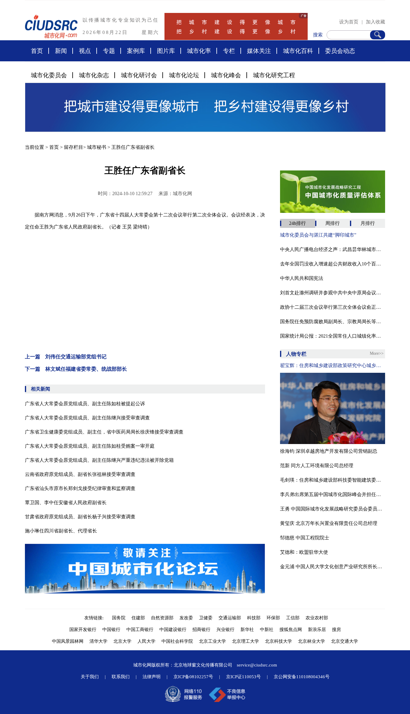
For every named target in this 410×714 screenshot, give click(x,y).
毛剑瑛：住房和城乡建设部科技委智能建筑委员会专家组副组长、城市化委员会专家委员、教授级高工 (332, 480)
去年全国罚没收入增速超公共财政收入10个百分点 (332, 263)
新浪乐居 (317, 629)
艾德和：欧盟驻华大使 (304, 552)
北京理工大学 (245, 641)
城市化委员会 (49, 75)
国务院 (118, 617)
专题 (109, 50)
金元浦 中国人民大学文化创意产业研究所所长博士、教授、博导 (332, 566)
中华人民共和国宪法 (301, 278)
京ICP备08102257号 (193, 676)
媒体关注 (259, 50)
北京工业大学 (212, 641)
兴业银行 (225, 629)
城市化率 (199, 50)
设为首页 (348, 21)
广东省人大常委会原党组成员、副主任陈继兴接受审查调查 (87, 417)
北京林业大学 (311, 641)
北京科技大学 (278, 641)
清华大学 (98, 641)
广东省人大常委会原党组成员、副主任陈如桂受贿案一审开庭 (90, 446)
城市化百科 (298, 50)
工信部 (293, 617)
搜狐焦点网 (290, 629)
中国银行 (111, 629)
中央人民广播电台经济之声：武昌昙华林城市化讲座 (332, 249)
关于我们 (90, 676)
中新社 (266, 629)
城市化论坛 (184, 75)
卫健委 (206, 617)
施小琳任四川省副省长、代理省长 (61, 530)
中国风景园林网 (67, 641)
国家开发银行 (82, 629)
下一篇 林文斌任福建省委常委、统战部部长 (76, 369)
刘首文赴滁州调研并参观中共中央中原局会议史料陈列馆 (332, 292)
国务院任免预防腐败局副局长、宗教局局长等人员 (332, 321)
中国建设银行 (172, 629)
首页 (37, 50)
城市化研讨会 (139, 75)
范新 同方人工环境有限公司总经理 (316, 465)
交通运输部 (230, 617)
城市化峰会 (226, 75)
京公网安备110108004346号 (302, 676)
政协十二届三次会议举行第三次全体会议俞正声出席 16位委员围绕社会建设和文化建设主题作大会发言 (332, 307)
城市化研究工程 (274, 75)
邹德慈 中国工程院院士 (304, 537)
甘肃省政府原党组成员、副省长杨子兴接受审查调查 (80, 516)
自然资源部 (162, 617)
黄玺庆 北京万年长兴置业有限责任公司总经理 (328, 523)
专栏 (229, 50)
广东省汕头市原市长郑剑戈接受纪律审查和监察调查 (80, 488)
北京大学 (122, 641)
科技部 (254, 617)
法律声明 (152, 676)
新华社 (247, 629)
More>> (377, 353)
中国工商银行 (139, 629)
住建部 (138, 617)
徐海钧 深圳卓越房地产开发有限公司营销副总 (328, 451)
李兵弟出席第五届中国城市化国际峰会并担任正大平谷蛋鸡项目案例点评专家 (332, 494)
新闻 (61, 50)
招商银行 (201, 629)
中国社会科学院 (177, 641)
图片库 (166, 50)
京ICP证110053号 (243, 676)
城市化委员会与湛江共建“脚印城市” (318, 234)
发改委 (186, 617)
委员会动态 (340, 50)
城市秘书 (96, 147)
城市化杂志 (94, 75)
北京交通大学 (344, 641)
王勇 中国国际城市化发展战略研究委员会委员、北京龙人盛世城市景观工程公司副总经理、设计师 (332, 508)
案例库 (136, 50)
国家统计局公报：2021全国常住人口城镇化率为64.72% (332, 336)
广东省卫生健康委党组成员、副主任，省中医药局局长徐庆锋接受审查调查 (104, 431)
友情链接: (95, 617)
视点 (85, 50)
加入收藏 (375, 21)
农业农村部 (317, 617)
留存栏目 (73, 147)
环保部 (273, 617)
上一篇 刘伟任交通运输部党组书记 (66, 357)
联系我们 (121, 676)
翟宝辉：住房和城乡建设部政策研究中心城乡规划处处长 (332, 365)
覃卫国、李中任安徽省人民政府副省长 (66, 502)
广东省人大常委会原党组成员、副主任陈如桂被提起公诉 (85, 403)
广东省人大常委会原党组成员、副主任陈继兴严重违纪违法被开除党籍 (99, 460)
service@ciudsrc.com (257, 665)
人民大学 (146, 641)
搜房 (336, 629)
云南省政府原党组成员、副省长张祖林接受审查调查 (80, 474)
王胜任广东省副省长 (133, 147)
